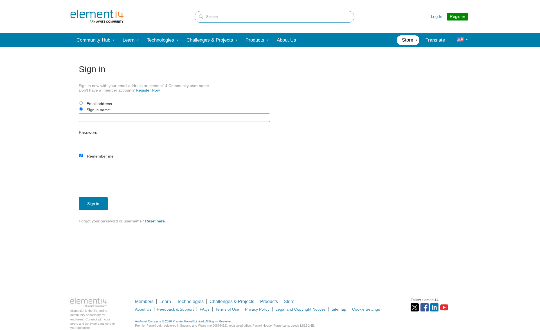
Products (269, 301)
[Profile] (460, 40)
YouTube (444, 307)
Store (289, 301)
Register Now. (148, 90)
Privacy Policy (257, 309)
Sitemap (339, 309)
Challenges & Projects (232, 301)
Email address (99, 103)
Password (88, 132)
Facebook (424, 307)
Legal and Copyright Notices (300, 309)
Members (144, 301)
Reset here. (155, 221)
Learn (165, 301)
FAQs (205, 309)
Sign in (93, 203)
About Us (143, 309)
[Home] (97, 16)
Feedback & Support (175, 309)
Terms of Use (227, 309)
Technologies (190, 301)
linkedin (434, 307)
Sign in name (98, 110)
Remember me (100, 156)
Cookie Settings (366, 309)
